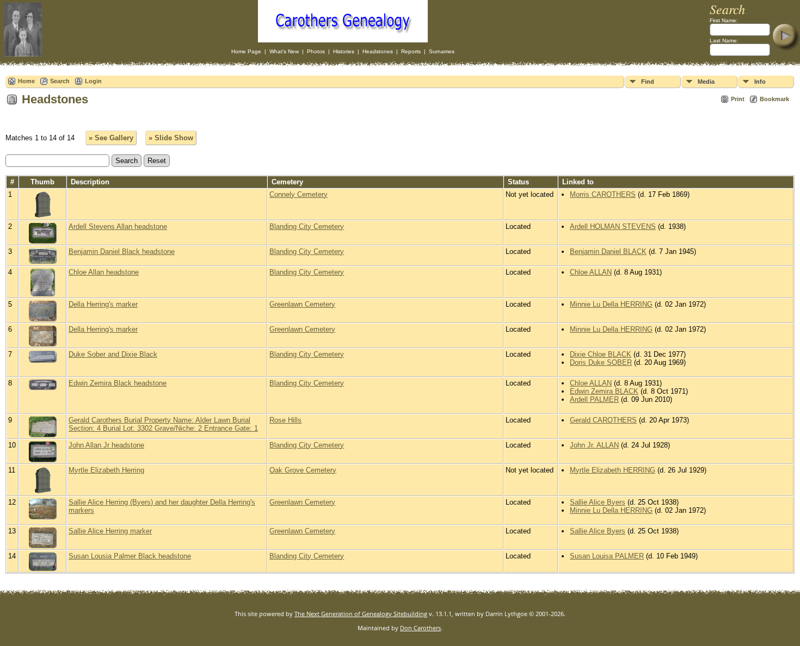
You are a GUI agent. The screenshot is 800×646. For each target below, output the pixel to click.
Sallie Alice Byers (597, 502)
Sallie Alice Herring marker (110, 531)
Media (706, 81)
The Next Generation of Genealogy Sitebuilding (360, 614)
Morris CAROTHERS (603, 194)
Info (760, 81)
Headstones (377, 51)
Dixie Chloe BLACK (600, 354)
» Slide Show (171, 138)
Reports (411, 51)
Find (647, 81)
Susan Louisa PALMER (607, 556)
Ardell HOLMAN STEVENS (613, 226)
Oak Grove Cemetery (302, 470)
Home (26, 81)
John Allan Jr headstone (106, 445)
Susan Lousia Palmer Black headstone (130, 556)
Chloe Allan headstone (104, 272)
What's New (284, 51)
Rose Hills (285, 420)
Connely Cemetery (298, 194)
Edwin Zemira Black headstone (118, 383)
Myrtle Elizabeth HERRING (612, 470)
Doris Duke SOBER (601, 362)
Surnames (441, 51)
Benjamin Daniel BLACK (608, 251)
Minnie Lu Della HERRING (611, 304)
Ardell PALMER (594, 399)
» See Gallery (111, 138)
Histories (343, 51)
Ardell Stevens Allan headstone (118, 226)
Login (93, 81)
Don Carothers (420, 628)
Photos (316, 51)
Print (737, 99)
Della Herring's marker (103, 304)
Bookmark (774, 99)
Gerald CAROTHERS (603, 420)
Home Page (246, 51)
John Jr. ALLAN (594, 445)
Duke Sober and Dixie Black (113, 354)
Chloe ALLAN (591, 272)
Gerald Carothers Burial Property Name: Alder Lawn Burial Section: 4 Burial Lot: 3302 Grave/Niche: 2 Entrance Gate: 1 (163, 424)
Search (60, 81)
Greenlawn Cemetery (302, 304)
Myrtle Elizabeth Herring (106, 470)
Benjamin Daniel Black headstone (122, 251)
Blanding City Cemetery (306, 226)
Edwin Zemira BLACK (604, 391)
